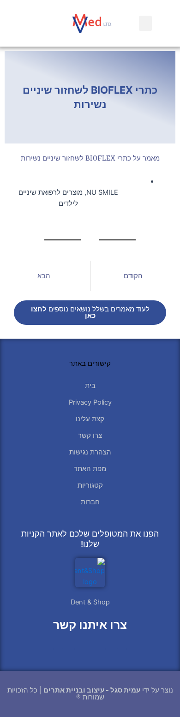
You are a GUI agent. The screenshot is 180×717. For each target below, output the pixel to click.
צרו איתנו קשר (90, 625)
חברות (90, 502)
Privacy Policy (90, 402)
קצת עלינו (90, 419)
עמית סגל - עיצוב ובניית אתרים (91, 690)
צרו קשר (90, 435)
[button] (145, 23)
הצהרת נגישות (90, 452)
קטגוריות (90, 485)
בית (90, 386)
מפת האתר (90, 469)
